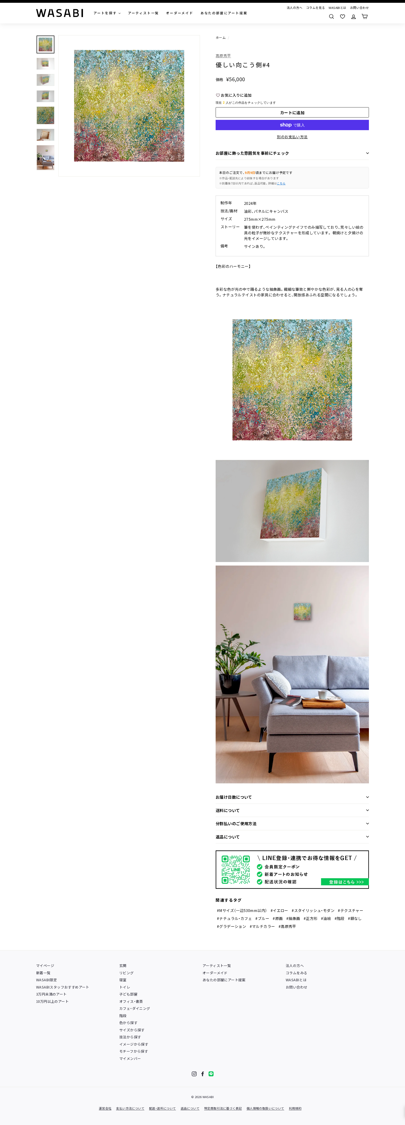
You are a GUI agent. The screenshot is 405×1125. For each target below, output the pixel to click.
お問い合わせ (359, 7)
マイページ (45, 965)
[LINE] (211, 1073)
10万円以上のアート (52, 1001)
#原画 (278, 918)
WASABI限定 (46, 979)
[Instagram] (194, 1073)
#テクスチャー (350, 910)
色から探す (128, 1022)
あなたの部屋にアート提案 (224, 979)
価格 (219, 79)
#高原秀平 (287, 926)
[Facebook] (202, 1073)
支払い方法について (130, 1108)
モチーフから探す (133, 1051)
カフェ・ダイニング (134, 1008)
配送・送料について (162, 1108)
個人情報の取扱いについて (265, 1108)
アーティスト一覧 (216, 965)
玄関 (123, 965)
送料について (228, 810)
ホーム (221, 37)
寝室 (123, 979)
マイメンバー (130, 1058)
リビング (126, 972)
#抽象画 (293, 918)
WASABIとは (337, 7)
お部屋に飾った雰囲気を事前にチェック (252, 153)
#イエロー (279, 910)
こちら (281, 183)
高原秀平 (223, 55)
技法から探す (130, 1036)
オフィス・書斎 (131, 1001)
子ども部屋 (128, 994)
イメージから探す (133, 1044)
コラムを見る (315, 7)
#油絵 (326, 918)
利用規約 (295, 1108)
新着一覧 (43, 972)
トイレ (124, 987)
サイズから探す (132, 1029)
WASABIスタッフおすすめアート (62, 987)
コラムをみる (296, 972)
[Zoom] (129, 105)
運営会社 (105, 1108)
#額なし (355, 918)
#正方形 (311, 918)
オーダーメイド (215, 972)
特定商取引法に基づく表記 (223, 1108)
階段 (123, 1015)
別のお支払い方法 (292, 137)
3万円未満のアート (51, 994)
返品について (228, 837)
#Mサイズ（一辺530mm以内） (242, 910)
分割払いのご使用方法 (236, 823)
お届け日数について (234, 797)
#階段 (339, 918)
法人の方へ (294, 7)
